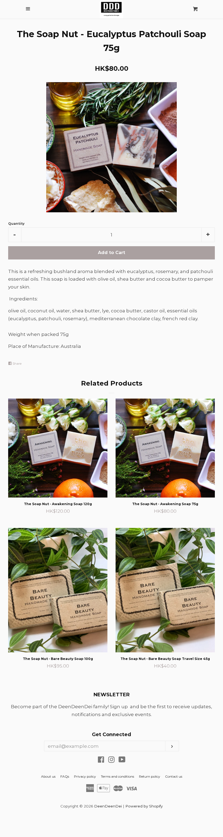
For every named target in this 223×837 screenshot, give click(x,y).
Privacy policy (85, 776)
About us (48, 776)
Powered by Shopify (144, 806)
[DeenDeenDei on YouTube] (122, 760)
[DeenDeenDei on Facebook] (101, 760)
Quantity (16, 224)
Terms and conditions (117, 776)
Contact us (173, 776)
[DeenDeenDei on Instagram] (111, 760)
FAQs (64, 776)
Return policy (149, 776)
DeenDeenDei (108, 806)
